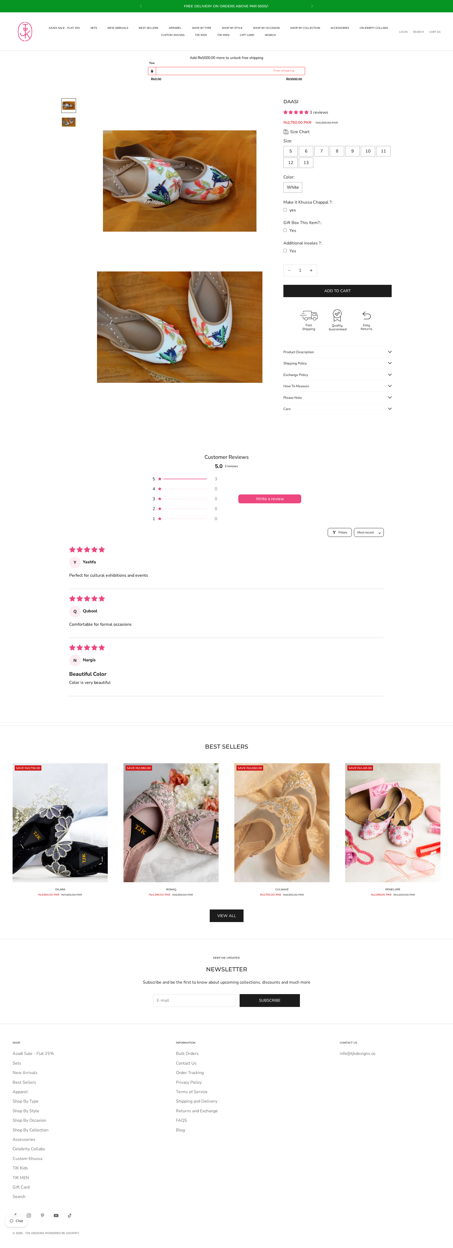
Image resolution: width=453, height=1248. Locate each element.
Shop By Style (232, 27)
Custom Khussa (173, 35)
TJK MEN (223, 35)
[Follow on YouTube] (56, 1215)
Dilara (60, 889)
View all (226, 915)
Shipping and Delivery (196, 1101)
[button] (296, 112)
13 (306, 163)
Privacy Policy (189, 1082)
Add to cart (337, 290)
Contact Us (186, 1063)
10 (368, 151)
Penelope (392, 889)
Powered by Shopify (62, 1233)
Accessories (340, 27)
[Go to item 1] (68, 105)
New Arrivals (117, 27)
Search (270, 35)
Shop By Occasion (266, 27)
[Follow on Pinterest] (42, 1215)
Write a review (270, 499)
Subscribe (270, 1000)
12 (290, 163)
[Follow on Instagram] (28, 1215)
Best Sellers (148, 27)
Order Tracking (190, 1073)
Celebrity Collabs (374, 27)
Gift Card (247, 35)
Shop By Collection (305, 27)
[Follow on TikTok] (69, 1215)
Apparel (175, 27)
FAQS (181, 1120)
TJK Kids (201, 35)
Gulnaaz (282, 889)
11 (383, 151)
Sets (93, 27)
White (293, 187)
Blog (180, 1130)
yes (292, 210)
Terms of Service (192, 1092)
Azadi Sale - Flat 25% (64, 27)
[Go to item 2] (68, 122)
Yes (292, 230)
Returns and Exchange (197, 1111)
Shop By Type (201, 27)
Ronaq (171, 889)
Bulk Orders (187, 1053)
